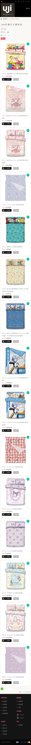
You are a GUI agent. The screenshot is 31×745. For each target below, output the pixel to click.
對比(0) (3, 38)
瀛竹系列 (5, 19)
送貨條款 (5, 704)
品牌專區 (20, 725)
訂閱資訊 (5, 734)
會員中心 (5, 725)
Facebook (21, 714)
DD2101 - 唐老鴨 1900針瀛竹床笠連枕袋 (12, 246)
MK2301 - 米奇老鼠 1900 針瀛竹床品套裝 (12, 593)
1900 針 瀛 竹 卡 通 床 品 (14, 19)
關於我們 (5, 701)
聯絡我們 (20, 701)
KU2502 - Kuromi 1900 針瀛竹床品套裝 (12, 509)
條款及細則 (5, 713)
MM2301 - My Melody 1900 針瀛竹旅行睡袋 (13, 677)
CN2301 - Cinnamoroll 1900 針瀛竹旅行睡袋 (13, 204)
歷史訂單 (5, 728)
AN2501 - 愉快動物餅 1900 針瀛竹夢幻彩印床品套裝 (15, 73)
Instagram (21, 717)
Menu (28, 8)
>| (11, 688)
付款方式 (5, 710)
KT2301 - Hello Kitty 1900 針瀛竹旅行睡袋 (12, 467)
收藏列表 (5, 731)
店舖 (19, 707)
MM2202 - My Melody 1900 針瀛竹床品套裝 (13, 635)
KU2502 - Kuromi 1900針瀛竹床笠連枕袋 (12, 551)
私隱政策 (5, 707)
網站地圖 (20, 704)
